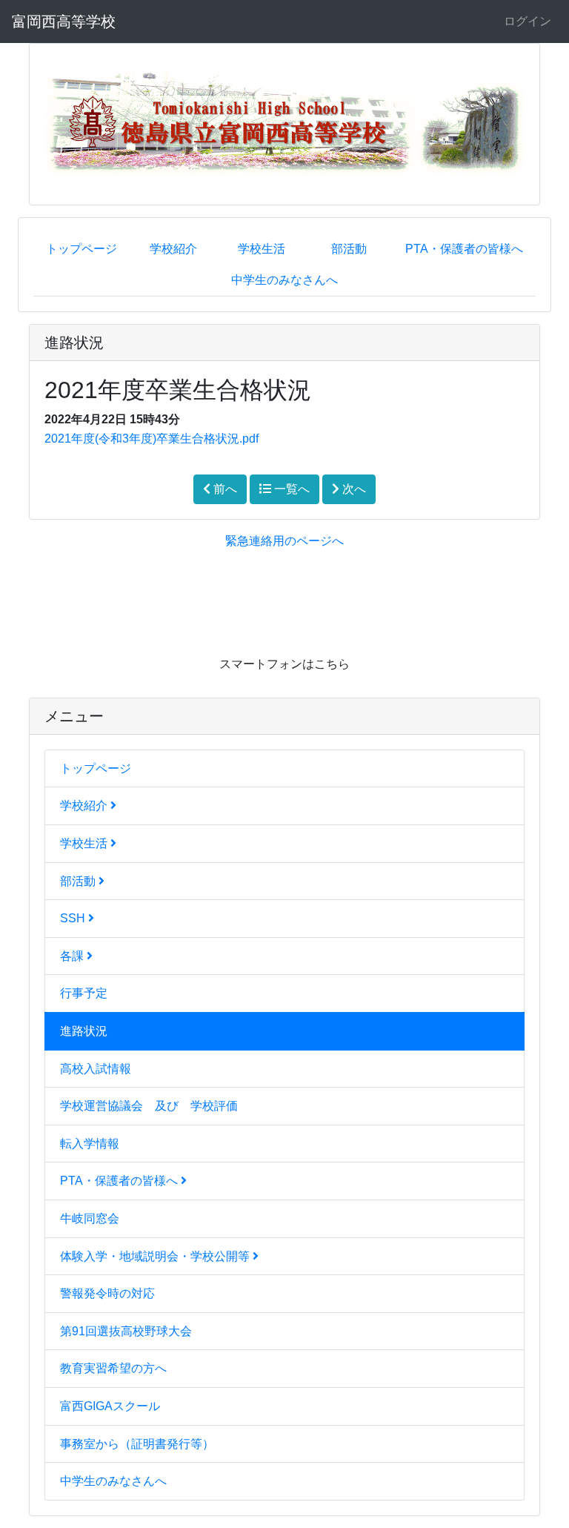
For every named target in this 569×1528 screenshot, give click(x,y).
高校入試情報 (95, 1068)
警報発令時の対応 (107, 1293)
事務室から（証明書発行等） (137, 1444)
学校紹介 (173, 248)
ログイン (527, 21)
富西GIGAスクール (110, 1406)
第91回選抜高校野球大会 (126, 1331)
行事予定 (83, 993)
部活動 (349, 248)
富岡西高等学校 (64, 21)
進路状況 (83, 1031)
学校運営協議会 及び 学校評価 (149, 1105)
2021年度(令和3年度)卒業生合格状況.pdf (151, 438)
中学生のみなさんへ (284, 280)
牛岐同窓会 (89, 1218)
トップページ (81, 248)
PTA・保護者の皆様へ (464, 248)
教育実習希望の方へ (113, 1368)
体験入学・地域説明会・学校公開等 (156, 1256)
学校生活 (261, 248)
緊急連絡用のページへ (284, 541)
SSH (74, 918)
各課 (73, 956)
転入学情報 (89, 1143)
